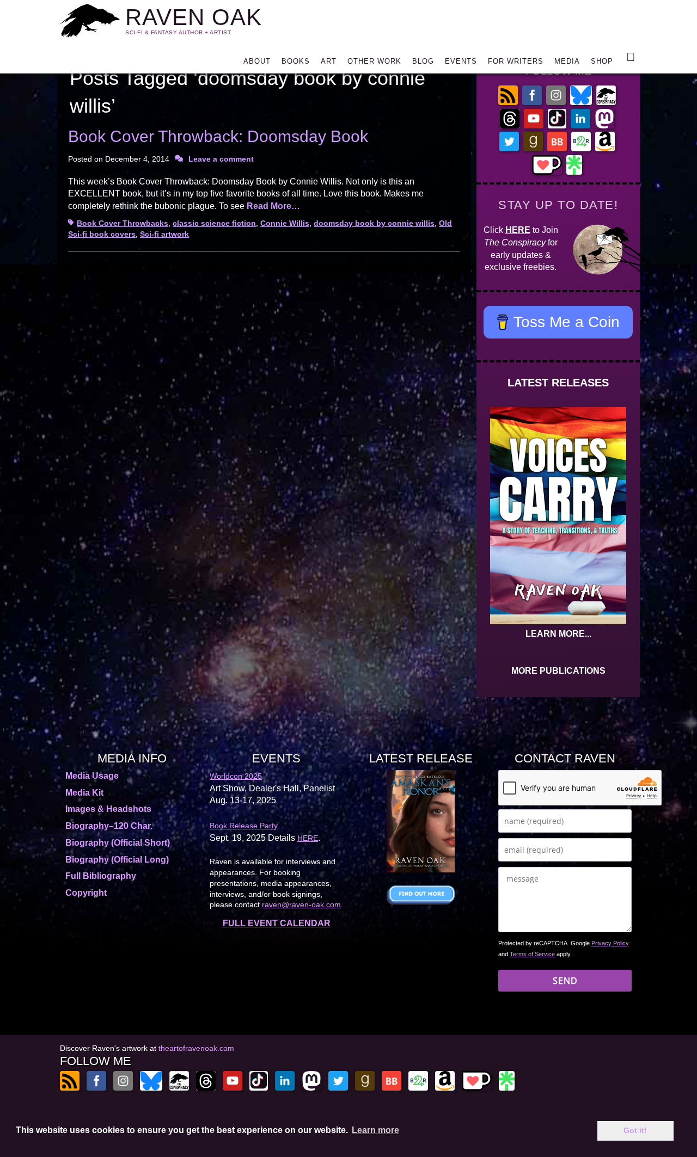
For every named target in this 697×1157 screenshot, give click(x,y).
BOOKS (296, 61)
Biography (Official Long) (117, 859)
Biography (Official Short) (117, 842)
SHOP (602, 61)
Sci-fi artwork (164, 234)
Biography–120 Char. (108, 825)
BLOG (423, 61)
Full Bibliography (100, 876)
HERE (517, 230)
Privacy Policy (610, 943)
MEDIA (567, 61)
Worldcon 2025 (236, 776)
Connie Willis (284, 223)
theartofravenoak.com (196, 1048)
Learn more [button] (375, 1130)
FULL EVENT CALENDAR (277, 923)
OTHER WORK (374, 61)
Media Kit (84, 792)
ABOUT (257, 61)
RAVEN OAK (193, 17)
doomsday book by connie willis (374, 223)
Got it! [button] (635, 1130)
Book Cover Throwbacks (122, 223)
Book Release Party (244, 825)
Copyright (86, 892)
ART (329, 61)
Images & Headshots (108, 809)
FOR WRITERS (515, 61)
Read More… (273, 206)
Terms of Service (532, 954)
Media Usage (92, 775)
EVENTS (461, 61)
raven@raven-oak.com (301, 904)
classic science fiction (214, 223)
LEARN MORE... (558, 633)
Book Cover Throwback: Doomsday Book (218, 136)
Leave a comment (221, 159)
